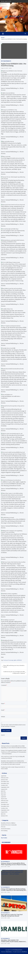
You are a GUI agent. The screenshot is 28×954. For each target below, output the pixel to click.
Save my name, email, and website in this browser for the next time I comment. (13, 725)
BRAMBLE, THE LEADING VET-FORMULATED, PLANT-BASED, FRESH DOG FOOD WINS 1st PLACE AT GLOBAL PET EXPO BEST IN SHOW (14, 762)
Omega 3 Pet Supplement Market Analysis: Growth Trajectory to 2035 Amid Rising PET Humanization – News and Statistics (13, 752)
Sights (15, 660)
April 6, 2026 (3, 866)
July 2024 (3, 814)
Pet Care (3, 826)
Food (5, 660)
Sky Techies (4, 837)
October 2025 (4, 785)
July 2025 (3, 791)
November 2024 (5, 806)
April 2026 (3, 776)
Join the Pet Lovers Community (9, 825)
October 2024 (4, 808)
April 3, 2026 (3, 943)
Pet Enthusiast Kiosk (17, 949)
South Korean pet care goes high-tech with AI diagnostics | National (14, 672)
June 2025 (3, 793)
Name (3, 703)
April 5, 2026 (3, 892)
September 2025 (5, 787)
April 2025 (3, 796)
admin (10, 68)
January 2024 (4, 815)
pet (7, 660)
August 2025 (4, 789)
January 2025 (4, 802)
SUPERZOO (19, 660)
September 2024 (5, 810)
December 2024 (5, 804)
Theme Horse (9, 951)
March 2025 (4, 798)
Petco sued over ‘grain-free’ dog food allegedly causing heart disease (11, 915)
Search (3, 735)
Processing (10, 660)
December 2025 (5, 781)
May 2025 (3, 795)
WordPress (24, 951)
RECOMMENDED (6, 842)
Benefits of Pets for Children (8, 823)
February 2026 (4, 777)
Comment (4, 685)
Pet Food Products (6, 61)
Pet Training (4, 830)
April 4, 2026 (3, 918)
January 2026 (4, 779)
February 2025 (4, 800)
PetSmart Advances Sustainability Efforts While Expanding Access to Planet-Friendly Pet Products (13, 865)
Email (3, 710)
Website (3, 716)
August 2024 (4, 812)
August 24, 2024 (4, 68)
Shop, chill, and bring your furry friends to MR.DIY (13, 666)
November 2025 (5, 783)
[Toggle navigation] (3, 34)
